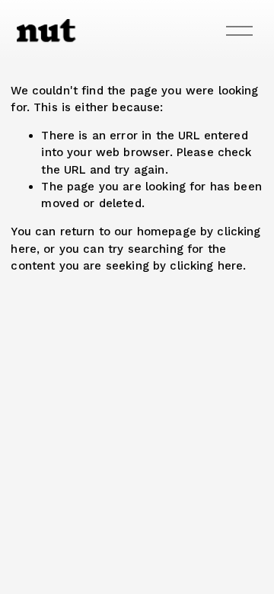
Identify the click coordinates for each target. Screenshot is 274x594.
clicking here (206, 266)
